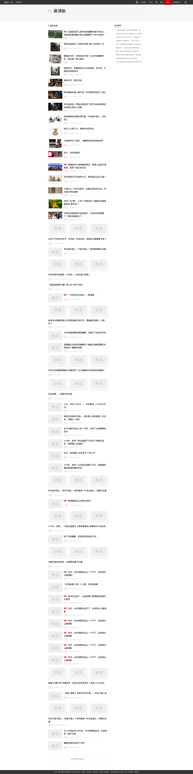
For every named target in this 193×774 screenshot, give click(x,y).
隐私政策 (106, 772)
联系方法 (89, 772)
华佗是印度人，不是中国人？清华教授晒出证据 (85, 249)
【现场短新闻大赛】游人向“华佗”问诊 (65, 285)
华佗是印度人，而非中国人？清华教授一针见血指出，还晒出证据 (77, 490)
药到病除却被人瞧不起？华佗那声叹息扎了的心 (85, 92)
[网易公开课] (143, 2)
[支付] (156, 2)
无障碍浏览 (19, 2)
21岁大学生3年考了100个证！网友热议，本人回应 (130, 37)
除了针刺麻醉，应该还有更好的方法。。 (82, 536)
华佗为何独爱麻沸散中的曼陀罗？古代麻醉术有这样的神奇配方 (76, 370)
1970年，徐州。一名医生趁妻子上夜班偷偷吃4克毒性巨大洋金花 (77, 526)
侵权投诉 (137, 772)
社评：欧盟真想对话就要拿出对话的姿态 (128, 44)
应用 (11, 2)
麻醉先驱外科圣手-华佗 (74, 743)
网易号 (66, 48)
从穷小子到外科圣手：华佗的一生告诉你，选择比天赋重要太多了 (77, 239)
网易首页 (6, 2)
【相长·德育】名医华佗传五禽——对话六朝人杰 (85, 693)
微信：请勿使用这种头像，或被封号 (127, 51)
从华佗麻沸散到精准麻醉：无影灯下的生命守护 (85, 332)
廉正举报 (131, 772)
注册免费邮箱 (176, 2)
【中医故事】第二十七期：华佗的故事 (81, 584)
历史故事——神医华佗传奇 (60, 394)
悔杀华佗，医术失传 (73, 80)
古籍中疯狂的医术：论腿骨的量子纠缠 (65, 562)
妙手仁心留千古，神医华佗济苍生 (79, 129)
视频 (66, 38)
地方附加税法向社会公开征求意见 (126, 58)
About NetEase (75, 772)
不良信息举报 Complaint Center (119, 772)
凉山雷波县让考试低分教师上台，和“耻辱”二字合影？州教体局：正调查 (130, 33)
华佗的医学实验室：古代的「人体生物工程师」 (69, 274)
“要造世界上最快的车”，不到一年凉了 (128, 41)
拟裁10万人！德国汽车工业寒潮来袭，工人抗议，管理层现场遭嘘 (130, 48)
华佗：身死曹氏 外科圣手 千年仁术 (79, 453)
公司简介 (83, 772)
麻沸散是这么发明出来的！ (80, 501)
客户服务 (101, 772)
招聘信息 (95, 772)
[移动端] (137, 2)
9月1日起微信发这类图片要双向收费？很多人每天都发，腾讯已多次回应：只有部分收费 (130, 62)
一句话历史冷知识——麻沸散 (81, 295)
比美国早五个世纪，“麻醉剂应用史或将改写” (84, 141)
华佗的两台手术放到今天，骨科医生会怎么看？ (85, 177)
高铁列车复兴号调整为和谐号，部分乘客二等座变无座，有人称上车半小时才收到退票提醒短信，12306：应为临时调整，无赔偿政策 (130, 55)
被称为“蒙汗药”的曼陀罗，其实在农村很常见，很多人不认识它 (76, 683)
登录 (168, 2)
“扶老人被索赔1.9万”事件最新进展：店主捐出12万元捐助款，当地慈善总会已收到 (130, 30)
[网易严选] (150, 2)
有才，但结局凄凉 (72, 153)
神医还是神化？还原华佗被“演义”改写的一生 (84, 44)
